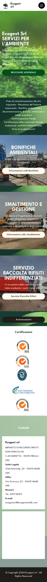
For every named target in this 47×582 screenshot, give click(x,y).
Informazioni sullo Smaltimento (23, 235)
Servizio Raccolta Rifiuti (23, 296)
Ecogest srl (15, 5)
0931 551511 (16, 494)
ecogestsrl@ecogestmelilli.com (21, 503)
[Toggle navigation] (41, 5)
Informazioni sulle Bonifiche (23, 171)
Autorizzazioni (23, 320)
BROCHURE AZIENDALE (23, 72)
